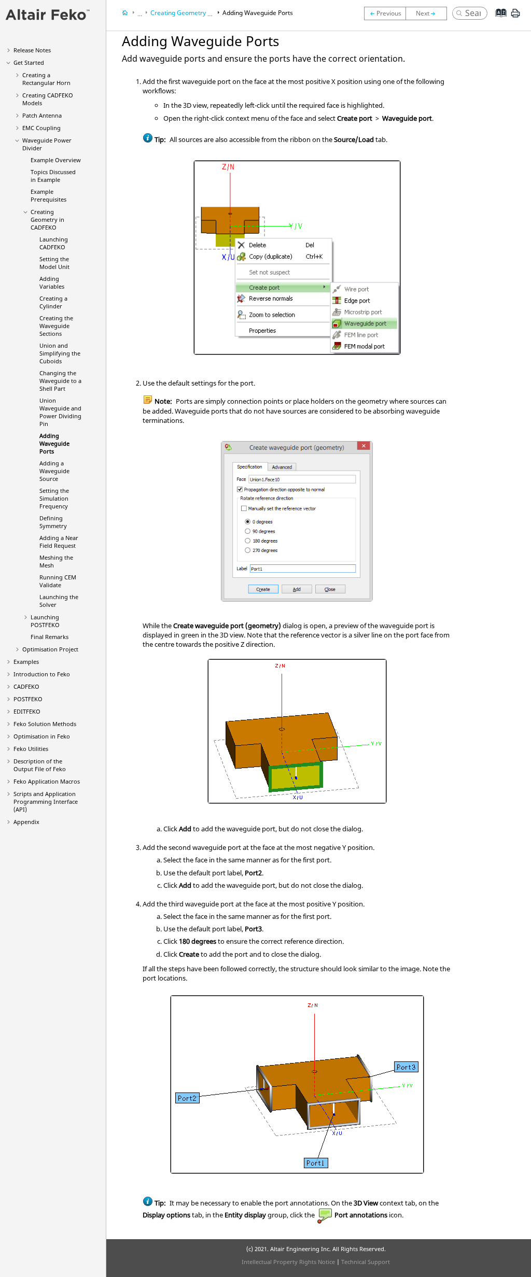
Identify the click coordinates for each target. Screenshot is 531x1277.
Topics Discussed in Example (53, 175)
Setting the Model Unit (54, 263)
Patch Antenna (42, 115)
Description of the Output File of (39, 765)
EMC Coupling (41, 128)
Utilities (30, 749)
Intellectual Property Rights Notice (288, 1262)
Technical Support (365, 1262)
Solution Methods (44, 724)
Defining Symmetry (53, 522)
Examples (26, 661)
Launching (53, 243)
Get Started (28, 62)
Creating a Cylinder (53, 302)
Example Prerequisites (48, 195)
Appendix (26, 822)
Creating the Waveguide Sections (56, 325)
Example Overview (56, 160)
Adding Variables (51, 282)
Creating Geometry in (47, 219)
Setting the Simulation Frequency (54, 498)
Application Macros (46, 781)
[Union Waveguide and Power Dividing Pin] (385, 13)
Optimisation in (41, 736)
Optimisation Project (50, 649)
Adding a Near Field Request (58, 541)
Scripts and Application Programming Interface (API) (45, 801)
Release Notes (32, 50)
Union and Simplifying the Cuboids (59, 353)
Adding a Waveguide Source (54, 471)
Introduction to (41, 674)
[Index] (497, 20)
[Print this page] (515, 17)
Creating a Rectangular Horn (46, 79)
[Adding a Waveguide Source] (429, 13)
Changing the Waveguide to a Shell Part (60, 380)
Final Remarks (49, 637)
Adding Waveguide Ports (54, 443)
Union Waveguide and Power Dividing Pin (60, 412)
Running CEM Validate (57, 581)
